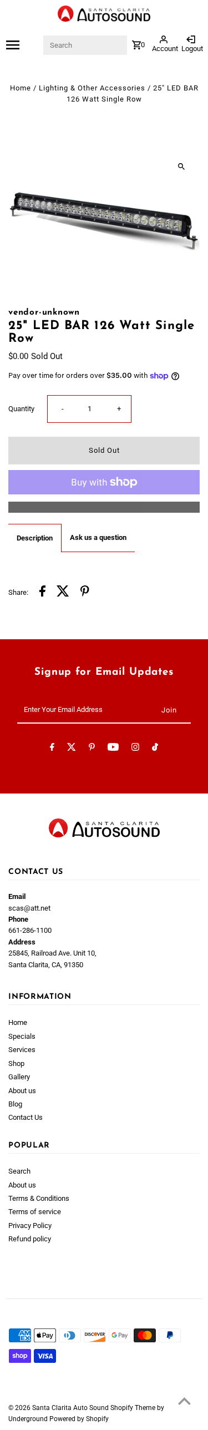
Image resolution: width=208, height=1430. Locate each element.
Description (35, 538)
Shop (16, 1063)
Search (19, 1171)
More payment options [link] (104, 507)
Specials (21, 1036)
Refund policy (29, 1239)
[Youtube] (113, 749)
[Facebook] (52, 749)
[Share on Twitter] (63, 592)
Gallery (19, 1077)
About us (22, 1091)
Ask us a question (98, 537)
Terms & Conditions (38, 1198)
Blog (15, 1104)
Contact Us (25, 1117)
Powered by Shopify (79, 1419)
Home (20, 88)
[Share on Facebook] (42, 592)
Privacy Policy (30, 1225)
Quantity (21, 409)
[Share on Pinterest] (84, 592)
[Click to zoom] (181, 166)
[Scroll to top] (184, 1400)
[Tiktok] (155, 749)
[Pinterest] (92, 749)
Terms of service (34, 1211)
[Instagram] (135, 749)
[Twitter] (71, 749)
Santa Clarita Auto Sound (71, 1408)
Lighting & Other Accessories (92, 88)
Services (21, 1049)
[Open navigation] (24, 45)
